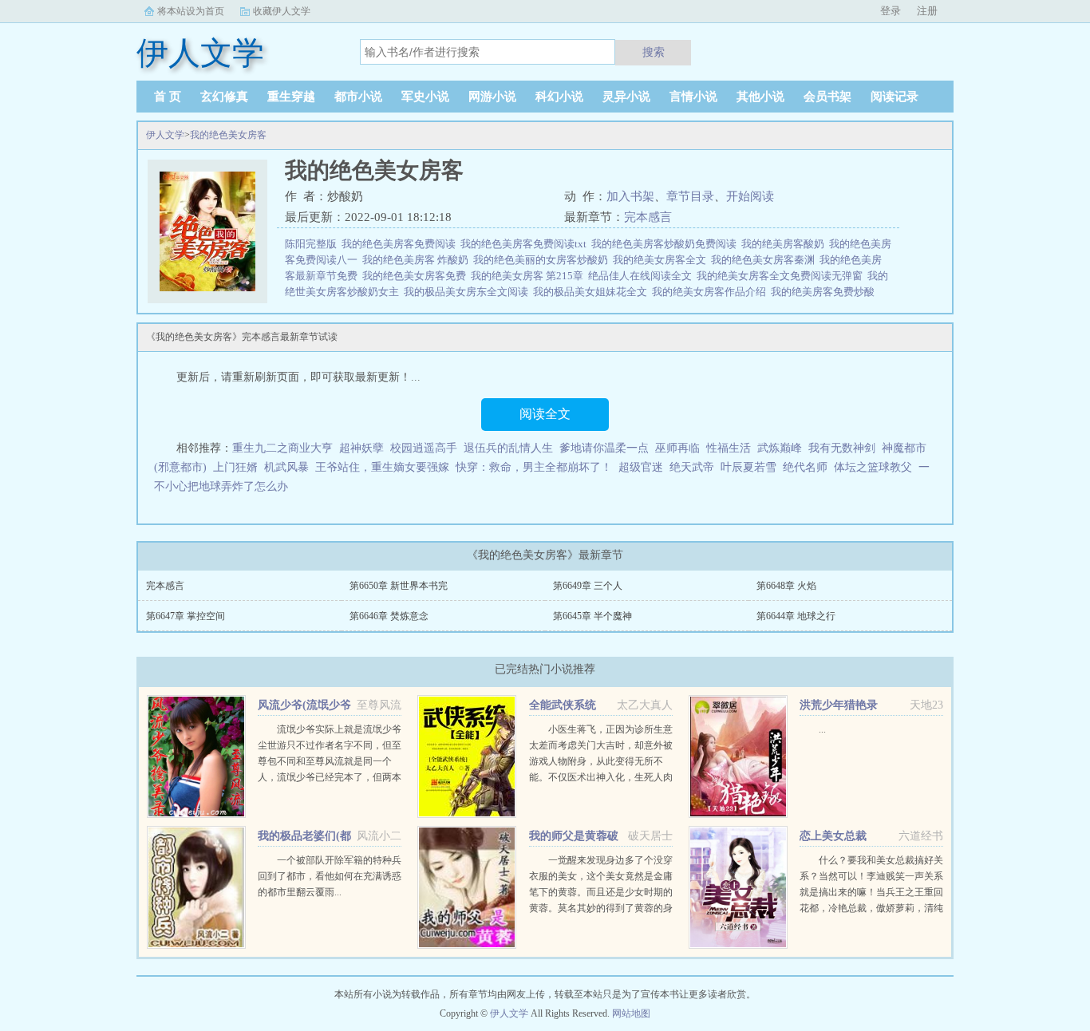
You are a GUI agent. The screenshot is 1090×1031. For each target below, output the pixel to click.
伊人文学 (165, 134)
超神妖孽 (361, 448)
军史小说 (425, 96)
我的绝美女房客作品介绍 (711, 292)
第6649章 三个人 (587, 585)
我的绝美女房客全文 (662, 260)
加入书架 (630, 196)
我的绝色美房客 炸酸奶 (417, 260)
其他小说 (760, 96)
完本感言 (648, 217)
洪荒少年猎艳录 (839, 705)
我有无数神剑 (841, 448)
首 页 (167, 96)
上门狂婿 (235, 467)
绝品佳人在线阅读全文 (642, 276)
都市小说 (358, 96)
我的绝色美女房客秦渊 (765, 260)
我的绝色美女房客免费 (416, 276)
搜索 (653, 51)
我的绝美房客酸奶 (785, 244)
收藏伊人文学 (281, 11)
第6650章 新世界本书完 (399, 585)
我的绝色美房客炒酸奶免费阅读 (666, 244)
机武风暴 (286, 467)
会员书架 (827, 96)
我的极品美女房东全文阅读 (468, 292)
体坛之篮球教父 (873, 467)
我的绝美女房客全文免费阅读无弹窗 (782, 276)
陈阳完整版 (313, 244)
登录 (890, 11)
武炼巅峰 (779, 448)
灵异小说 (626, 96)
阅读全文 (545, 414)
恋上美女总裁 (833, 836)
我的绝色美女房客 (228, 134)
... (822, 729)
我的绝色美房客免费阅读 (401, 244)
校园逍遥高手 (423, 448)
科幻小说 (559, 96)
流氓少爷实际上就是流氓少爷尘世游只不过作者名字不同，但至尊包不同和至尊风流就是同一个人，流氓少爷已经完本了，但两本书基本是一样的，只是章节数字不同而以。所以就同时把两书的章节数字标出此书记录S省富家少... (329, 777)
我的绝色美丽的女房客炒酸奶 (543, 260)
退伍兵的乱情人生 (508, 448)
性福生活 (728, 448)
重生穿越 (291, 96)
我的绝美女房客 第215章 (529, 276)
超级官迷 (640, 467)
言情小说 (693, 96)
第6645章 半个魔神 (592, 616)
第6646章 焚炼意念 (389, 616)
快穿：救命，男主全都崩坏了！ (534, 467)
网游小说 (492, 96)
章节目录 (690, 196)
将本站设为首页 (190, 11)
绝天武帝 (691, 467)
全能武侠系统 (562, 705)
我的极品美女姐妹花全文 (592, 292)
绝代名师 (805, 467)
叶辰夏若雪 (748, 467)
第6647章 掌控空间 (185, 616)
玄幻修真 (224, 96)
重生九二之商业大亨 (282, 448)
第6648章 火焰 (786, 585)
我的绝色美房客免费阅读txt (525, 244)
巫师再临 (677, 448)
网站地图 (631, 1013)
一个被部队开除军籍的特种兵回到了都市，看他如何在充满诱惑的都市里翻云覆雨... (329, 876)
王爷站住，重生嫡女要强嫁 (382, 467)
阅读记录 (894, 96)
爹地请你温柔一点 (604, 448)
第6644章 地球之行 (795, 616)
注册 (927, 11)
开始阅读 (750, 196)
